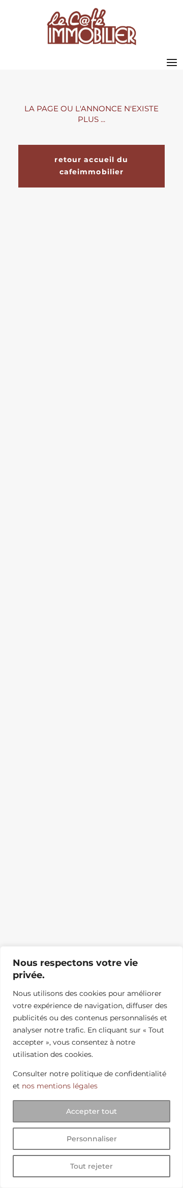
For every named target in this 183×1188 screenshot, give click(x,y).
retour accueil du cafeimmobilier (91, 165)
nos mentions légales (60, 1085)
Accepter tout (91, 1111)
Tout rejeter (91, 1166)
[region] (91, 1067)
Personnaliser (92, 1138)
